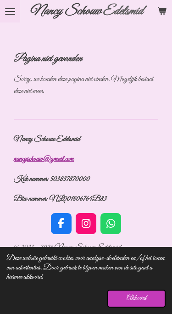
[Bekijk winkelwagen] (162, 11)
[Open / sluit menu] (10, 11)
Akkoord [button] (136, 298)
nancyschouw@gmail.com (44, 159)
